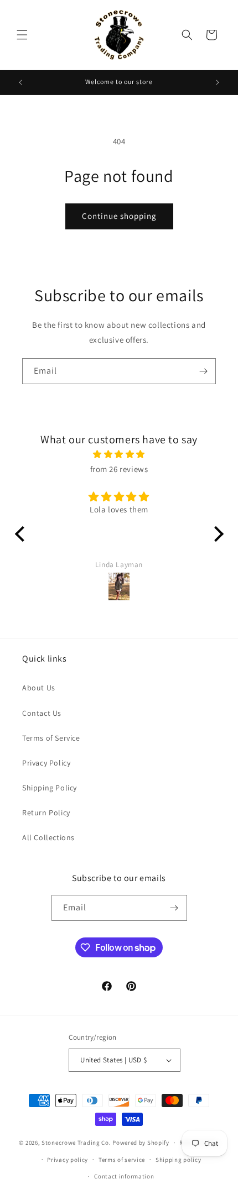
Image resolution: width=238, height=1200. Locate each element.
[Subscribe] (203, 371)
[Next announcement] (217, 82)
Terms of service (122, 1160)
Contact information (124, 1176)
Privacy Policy (46, 763)
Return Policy (46, 813)
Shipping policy (178, 1160)
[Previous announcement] (20, 82)
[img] (119, 454)
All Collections (48, 837)
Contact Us (41, 713)
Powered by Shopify (140, 1142)
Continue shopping (119, 216)
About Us (38, 688)
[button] (22, 35)
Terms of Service (51, 738)
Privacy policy (67, 1160)
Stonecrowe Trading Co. (76, 1142)
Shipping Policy (49, 788)
